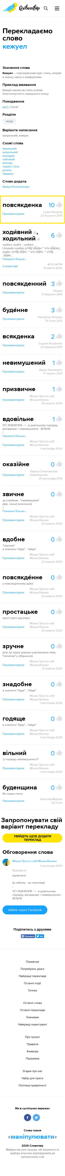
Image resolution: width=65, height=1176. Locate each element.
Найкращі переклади (32, 976)
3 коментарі (10, 266)
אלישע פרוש (55, 264)
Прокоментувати (13, 213)
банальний (10, 148)
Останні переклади (32, 1010)
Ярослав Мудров (51, 799)
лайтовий (9, 159)
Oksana (57, 290)
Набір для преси (32, 1078)
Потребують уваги (32, 968)
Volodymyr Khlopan (50, 317)
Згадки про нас (32, 1071)
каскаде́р (9, 155)
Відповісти (19, 870)
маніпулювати (32, 1137)
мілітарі (7, 162)
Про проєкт (32, 1036)
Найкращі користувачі (32, 1024)
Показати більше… (15, 259)
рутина (7, 170)
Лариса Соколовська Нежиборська (43, 473)
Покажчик (32, 961)
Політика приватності (32, 1085)
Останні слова (32, 1002)
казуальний (10, 152)
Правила (32, 1044)
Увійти (25, 910)
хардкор (8, 173)
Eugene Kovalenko (50, 343)
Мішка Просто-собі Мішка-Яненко (42, 397)
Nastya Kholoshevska (16, 186)
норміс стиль (11, 166)
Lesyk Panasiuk (52, 212)
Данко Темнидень (50, 369)
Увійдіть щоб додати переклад (32, 838)
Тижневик (32, 1017)
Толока (32, 990)
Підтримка (32, 1058)
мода (9, 121)
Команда (32, 1051)
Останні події (32, 983)
